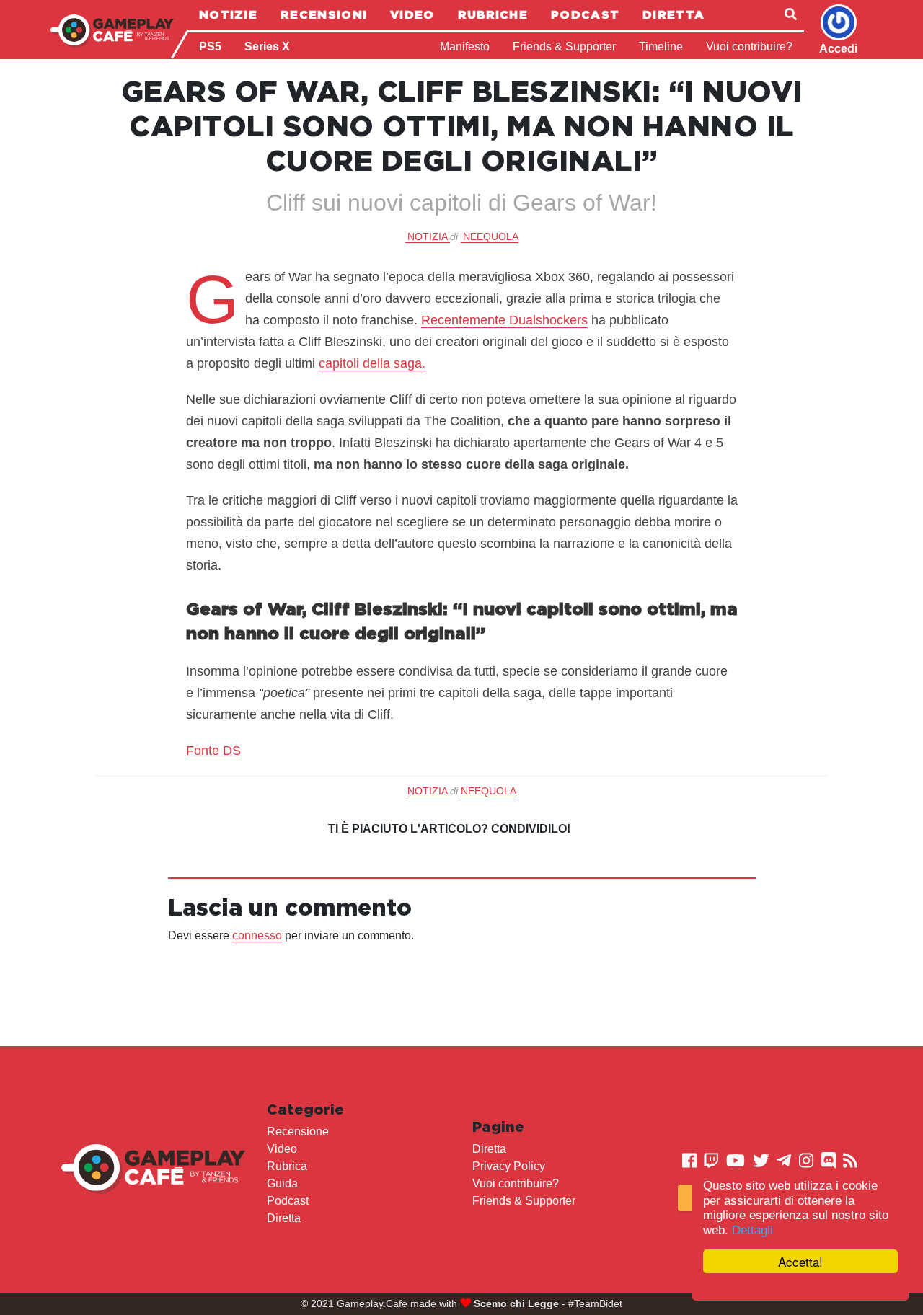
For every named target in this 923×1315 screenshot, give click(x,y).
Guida (282, 1183)
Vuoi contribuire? (749, 46)
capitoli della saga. (372, 363)
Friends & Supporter (564, 46)
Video (412, 14)
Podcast (585, 14)
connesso (257, 935)
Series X (267, 46)
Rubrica (287, 1166)
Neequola (490, 236)
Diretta (673, 14)
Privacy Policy (508, 1166)
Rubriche (493, 14)
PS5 (210, 46)
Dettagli (752, 1230)
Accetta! (800, 1261)
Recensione (298, 1131)
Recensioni (324, 14)
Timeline (661, 46)
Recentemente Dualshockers (504, 320)
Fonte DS (213, 750)
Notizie (228, 14)
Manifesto (465, 46)
